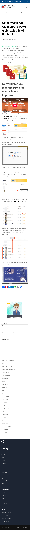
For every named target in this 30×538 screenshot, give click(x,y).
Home (3, 12)
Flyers (3, 478)
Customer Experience (8, 366)
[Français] (13, 18)
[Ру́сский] (22, 18)
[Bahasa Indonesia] (16, 18)
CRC (3, 363)
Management (5, 387)
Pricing (3, 492)
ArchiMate (4, 354)
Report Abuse (5, 521)
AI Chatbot (5, 351)
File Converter (6, 372)
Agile (3, 342)
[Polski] (19, 18)
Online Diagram (6, 396)
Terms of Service (6, 512)
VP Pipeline (5, 429)
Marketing (5, 390)
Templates (5, 414)
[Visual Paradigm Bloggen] (8, 7)
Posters (4, 405)
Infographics (5, 384)
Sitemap (3, 501)
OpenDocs (5, 399)
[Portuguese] (21, 18)
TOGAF (4, 417)
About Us (4, 452)
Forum (3, 460)
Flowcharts (4, 481)
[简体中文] (25, 18)
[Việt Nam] (24, 18)
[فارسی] (12, 18)
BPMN (3, 357)
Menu (27, 7)
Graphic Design (6, 378)
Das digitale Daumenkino (9, 46)
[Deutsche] (7, 18)
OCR (3, 393)
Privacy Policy (5, 515)
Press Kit (3, 457)
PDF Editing (14, 39)
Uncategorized (6, 423)
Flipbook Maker (8, 39)
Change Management (8, 360)
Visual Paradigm (6, 426)
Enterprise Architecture (8, 369)
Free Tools (4, 504)
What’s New (4, 455)
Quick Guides (5, 408)
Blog (2, 498)
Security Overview (6, 518)
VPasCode (4, 432)
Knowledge (4, 495)
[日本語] (18, 18)
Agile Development (7, 345)
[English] (8, 18)
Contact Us (4, 463)
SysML (3, 411)
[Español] (10, 18)
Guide (3, 381)
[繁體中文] (27, 18)
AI (2, 348)
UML (3, 420)
